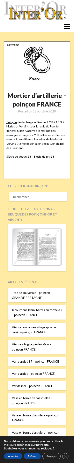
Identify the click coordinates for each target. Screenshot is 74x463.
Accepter (13, 456)
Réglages (51, 456)
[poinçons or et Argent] (37, 264)
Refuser (32, 456)
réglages (46, 448)
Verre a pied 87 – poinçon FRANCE (35, 361)
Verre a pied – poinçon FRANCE (33, 373)
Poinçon (11, 122)
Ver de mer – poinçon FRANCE (32, 386)
